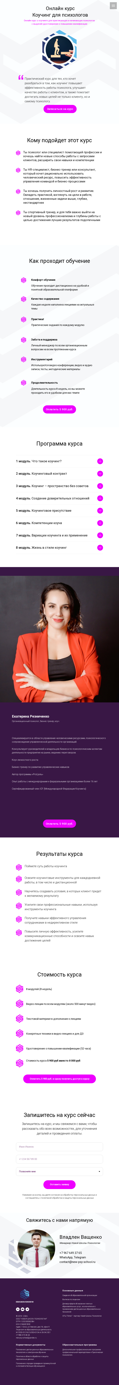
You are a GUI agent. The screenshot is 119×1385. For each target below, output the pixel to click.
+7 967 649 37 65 (70, 1253)
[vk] (18, 1309)
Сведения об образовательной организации (79, 1295)
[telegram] (27, 1309)
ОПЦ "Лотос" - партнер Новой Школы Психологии (82, 1316)
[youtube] (22, 1309)
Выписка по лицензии (71, 1299)
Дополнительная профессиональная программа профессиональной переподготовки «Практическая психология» (82, 1352)
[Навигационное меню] (113, 6)
